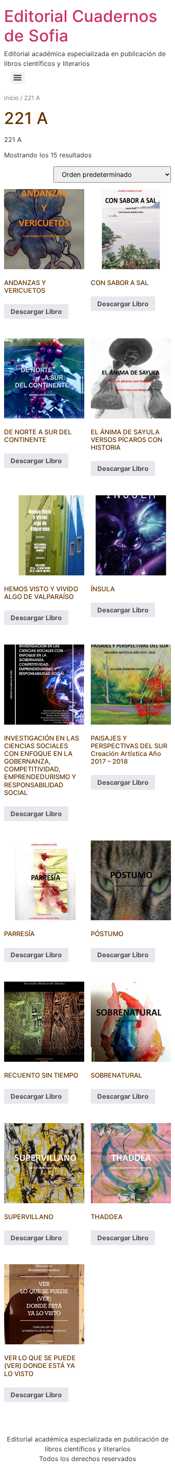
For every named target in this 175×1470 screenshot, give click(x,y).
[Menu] (17, 78)
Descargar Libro (36, 311)
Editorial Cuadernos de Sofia (80, 26)
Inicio (11, 98)
